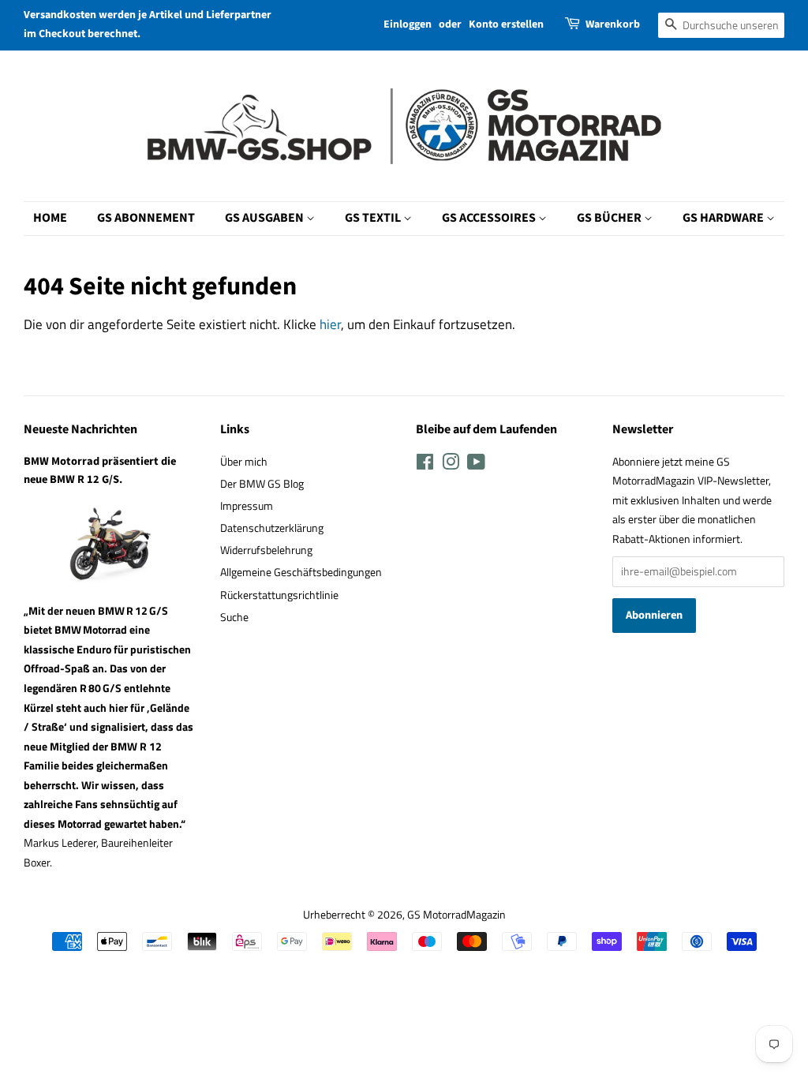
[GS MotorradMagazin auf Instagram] (450, 464)
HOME (50, 217)
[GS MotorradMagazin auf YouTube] (476, 464)
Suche (234, 617)
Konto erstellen (506, 24)
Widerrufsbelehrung (266, 550)
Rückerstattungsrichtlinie (279, 595)
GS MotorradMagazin (456, 914)
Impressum (246, 506)
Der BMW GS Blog (262, 483)
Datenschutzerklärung (272, 528)
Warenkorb (612, 24)
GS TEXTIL (374, 217)
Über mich (243, 461)
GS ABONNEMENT (146, 217)
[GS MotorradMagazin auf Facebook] (425, 464)
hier (330, 324)
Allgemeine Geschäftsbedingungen (301, 572)
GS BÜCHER (610, 217)
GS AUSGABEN (265, 217)
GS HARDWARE (724, 217)
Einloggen (407, 24)
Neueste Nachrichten (80, 429)
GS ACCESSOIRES (490, 217)
